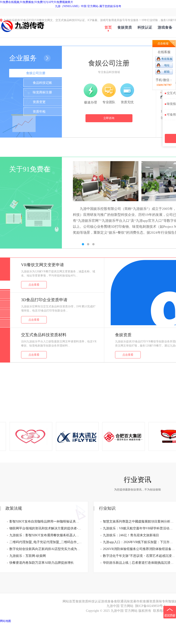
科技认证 (145, 27)
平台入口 (8, 28)
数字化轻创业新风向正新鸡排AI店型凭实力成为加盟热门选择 (45, 549)
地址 (167, 65)
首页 (108, 27)
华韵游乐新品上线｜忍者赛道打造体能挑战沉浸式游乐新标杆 (139, 562)
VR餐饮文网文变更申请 (42, 265)
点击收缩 (162, 43)
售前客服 (166, 58)
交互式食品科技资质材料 (43, 335)
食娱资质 (124, 27)
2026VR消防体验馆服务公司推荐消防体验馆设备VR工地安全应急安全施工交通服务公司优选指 (139, 549)
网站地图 (5, 621)
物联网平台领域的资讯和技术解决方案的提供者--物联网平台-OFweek (45, 528)
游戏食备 (165, 27)
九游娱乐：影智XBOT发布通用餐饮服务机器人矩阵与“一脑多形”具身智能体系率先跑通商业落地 (45, 535)
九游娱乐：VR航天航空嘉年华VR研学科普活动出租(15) (139, 528)
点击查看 (33, 284)
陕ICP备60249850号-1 (150, 606)
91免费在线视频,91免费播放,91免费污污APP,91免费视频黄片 (36, 2)
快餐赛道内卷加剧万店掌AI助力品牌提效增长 (41, 562)
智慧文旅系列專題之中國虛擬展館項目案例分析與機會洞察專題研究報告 (139, 521)
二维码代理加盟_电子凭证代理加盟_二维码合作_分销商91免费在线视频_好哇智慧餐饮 (45, 542)
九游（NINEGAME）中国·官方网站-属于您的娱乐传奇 (88, 6)
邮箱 (167, 71)
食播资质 (149, 601)
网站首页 (69, 601)
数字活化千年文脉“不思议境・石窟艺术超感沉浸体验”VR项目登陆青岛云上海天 (139, 556)
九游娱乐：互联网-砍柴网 (27, 556)
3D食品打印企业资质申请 (44, 300)
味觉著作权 (135, 601)
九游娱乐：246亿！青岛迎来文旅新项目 (131, 535)
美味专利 (162, 601)
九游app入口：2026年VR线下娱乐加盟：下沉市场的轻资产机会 (139, 542)
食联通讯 (120, 601)
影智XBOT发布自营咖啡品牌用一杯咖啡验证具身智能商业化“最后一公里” (45, 521)
